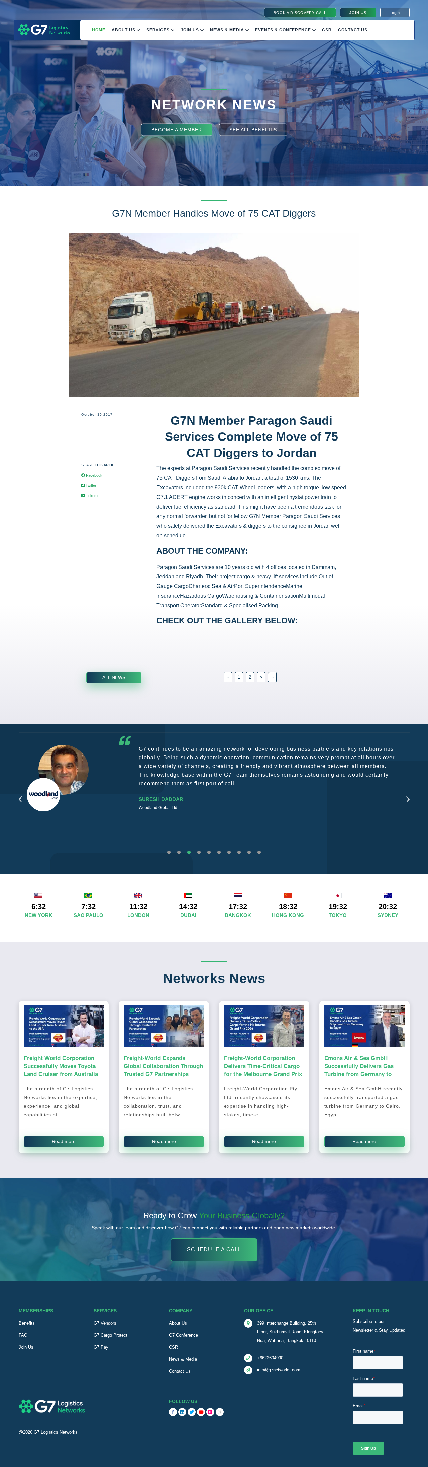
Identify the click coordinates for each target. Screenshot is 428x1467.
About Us (124, 30)
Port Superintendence (260, 586)
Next (408, 791)
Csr (327, 30)
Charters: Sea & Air (211, 586)
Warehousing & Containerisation (260, 596)
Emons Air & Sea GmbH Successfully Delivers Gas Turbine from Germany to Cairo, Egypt (359, 1070)
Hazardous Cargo (201, 596)
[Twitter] (192, 1412)
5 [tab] (209, 852)
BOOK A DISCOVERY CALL (300, 13)
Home (98, 30)
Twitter (90, 485)
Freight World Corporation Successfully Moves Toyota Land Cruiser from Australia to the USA (61, 1070)
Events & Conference (283, 30)
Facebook (93, 475)
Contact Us (352, 30)
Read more (64, 1141)
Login (395, 13)
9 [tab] (249, 852)
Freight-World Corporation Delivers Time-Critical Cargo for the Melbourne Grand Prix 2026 (263, 1070)
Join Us (190, 30)
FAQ (23, 1335)
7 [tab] (229, 852)
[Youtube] (201, 1412)
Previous (20, 791)
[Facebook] (173, 1412)
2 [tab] (179, 852)
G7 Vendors (105, 1323)
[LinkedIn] (182, 1412)
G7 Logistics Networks (56, 1432)
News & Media (227, 30)
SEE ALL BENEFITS (253, 129)
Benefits (27, 1323)
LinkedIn (92, 496)
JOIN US (357, 13)
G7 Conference (183, 1335)
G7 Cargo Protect (110, 1335)
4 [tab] (199, 852)
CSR (173, 1347)
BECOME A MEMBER (176, 129)
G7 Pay (101, 1347)
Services (158, 30)
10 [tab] (259, 852)
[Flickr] (210, 1412)
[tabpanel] (214, 794)
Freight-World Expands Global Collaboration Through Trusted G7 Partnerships (163, 1066)
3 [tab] (189, 852)
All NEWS (113, 677)
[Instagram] (220, 1412)
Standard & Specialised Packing (239, 605)
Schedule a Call (214, 1249)
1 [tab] (169, 852)
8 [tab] (239, 852)
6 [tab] (219, 852)
